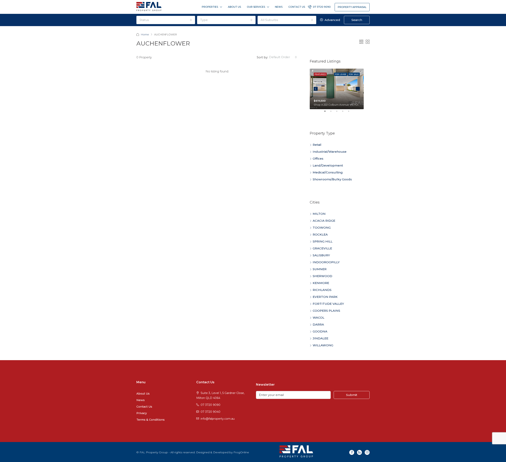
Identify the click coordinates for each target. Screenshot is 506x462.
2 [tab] (333, 113)
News (278, 6)
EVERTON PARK (325, 297)
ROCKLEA (320, 234)
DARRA (318, 324)
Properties (210, 6)
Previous (316, 89)
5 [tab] (351, 113)
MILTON (319, 214)
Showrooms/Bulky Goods (332, 179)
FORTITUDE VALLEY (328, 304)
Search (356, 20)
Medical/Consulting (328, 172)
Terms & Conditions (150, 419)
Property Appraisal (352, 7)
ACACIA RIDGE (324, 220)
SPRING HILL (322, 241)
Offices (318, 158)
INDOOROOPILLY (326, 262)
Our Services (256, 6)
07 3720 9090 (321, 6)
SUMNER (320, 269)
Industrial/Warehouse (329, 151)
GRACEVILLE (322, 248)
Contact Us (296, 6)
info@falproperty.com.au (218, 418)
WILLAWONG (323, 345)
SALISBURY (321, 255)
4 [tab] (345, 113)
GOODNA (320, 331)
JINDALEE (320, 338)
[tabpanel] (337, 89)
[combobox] (165, 20)
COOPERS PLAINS (326, 310)
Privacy (141, 413)
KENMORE (321, 283)
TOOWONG (322, 227)
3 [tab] (339, 113)
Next (358, 89)
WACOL (318, 317)
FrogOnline (241, 452)
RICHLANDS (322, 290)
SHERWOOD (322, 276)
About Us (234, 6)
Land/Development (328, 165)
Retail (317, 145)
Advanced (332, 20)
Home (145, 34)
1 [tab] (327, 113)
